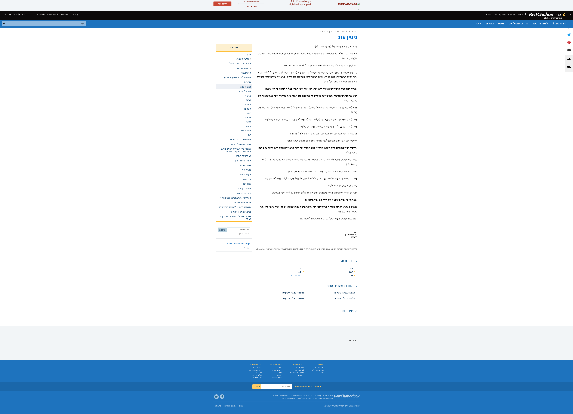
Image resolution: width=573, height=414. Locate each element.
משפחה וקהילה (495, 23)
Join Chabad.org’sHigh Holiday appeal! (299, 3)
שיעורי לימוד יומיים (297, 373)
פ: (300, 268)
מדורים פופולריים (519, 23)
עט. (351, 268)
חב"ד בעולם (257, 378)
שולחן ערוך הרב (256, 375)
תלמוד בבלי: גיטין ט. (293, 298)
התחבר (73, 14)
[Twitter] (216, 396)
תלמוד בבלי (342, 31)
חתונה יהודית (277, 370)
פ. (352, 275)
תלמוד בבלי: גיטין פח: (343, 298)
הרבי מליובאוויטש (255, 370)
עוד (249, 135)
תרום (15, 14)
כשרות (279, 375)
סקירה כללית (257, 367)
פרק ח (322, 31)
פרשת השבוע (277, 378)
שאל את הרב (51, 14)
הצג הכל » (296, 275)
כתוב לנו (218, 406)
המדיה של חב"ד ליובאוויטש (334, 406)
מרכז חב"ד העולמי (279, 395)
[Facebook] (222, 396)
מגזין (322, 373)
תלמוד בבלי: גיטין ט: (293, 292)
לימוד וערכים (540, 23)
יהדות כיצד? (559, 23)
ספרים (354, 31)
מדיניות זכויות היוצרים (276, 249)
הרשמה (301, 375)
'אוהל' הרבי (258, 373)
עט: (351, 272)
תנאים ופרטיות (230, 406)
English (247, 248)
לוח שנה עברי (299, 370)
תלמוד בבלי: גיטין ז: (344, 292)
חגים (280, 367)
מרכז (346, 406)
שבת (280, 373)
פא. (300, 272)
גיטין (331, 31)
